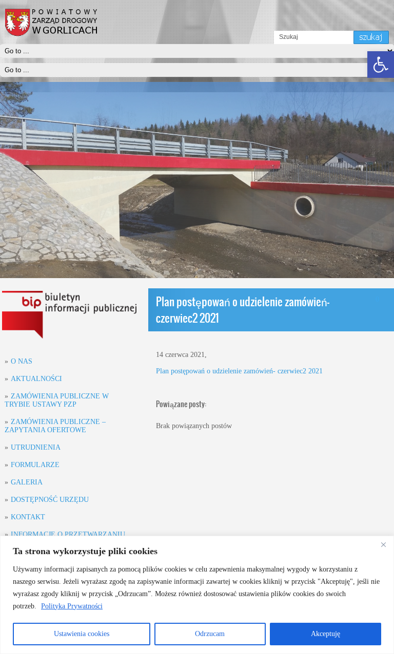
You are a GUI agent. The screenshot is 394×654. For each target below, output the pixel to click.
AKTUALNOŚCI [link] (36, 379)
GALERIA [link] (27, 482)
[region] (197, 595)
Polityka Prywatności (72, 606)
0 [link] (377, 299)
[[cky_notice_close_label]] (383, 544)
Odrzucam (210, 634)
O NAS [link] (21, 361)
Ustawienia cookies (81, 634)
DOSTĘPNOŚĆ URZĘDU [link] (50, 499)
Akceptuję (325, 634)
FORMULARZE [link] (35, 465)
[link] (380, 64)
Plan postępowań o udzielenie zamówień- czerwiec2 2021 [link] (239, 371)
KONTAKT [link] (28, 517)
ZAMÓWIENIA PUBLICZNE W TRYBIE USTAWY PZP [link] (57, 400)
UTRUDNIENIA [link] (36, 447)
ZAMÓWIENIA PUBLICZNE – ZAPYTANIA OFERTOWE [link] (55, 426)
